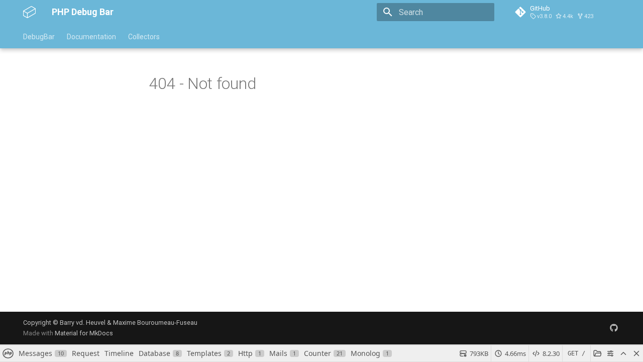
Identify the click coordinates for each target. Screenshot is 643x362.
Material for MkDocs (84, 333)
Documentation (91, 37)
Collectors (144, 37)
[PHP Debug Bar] (29, 12)
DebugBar (39, 37)
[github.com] (614, 328)
